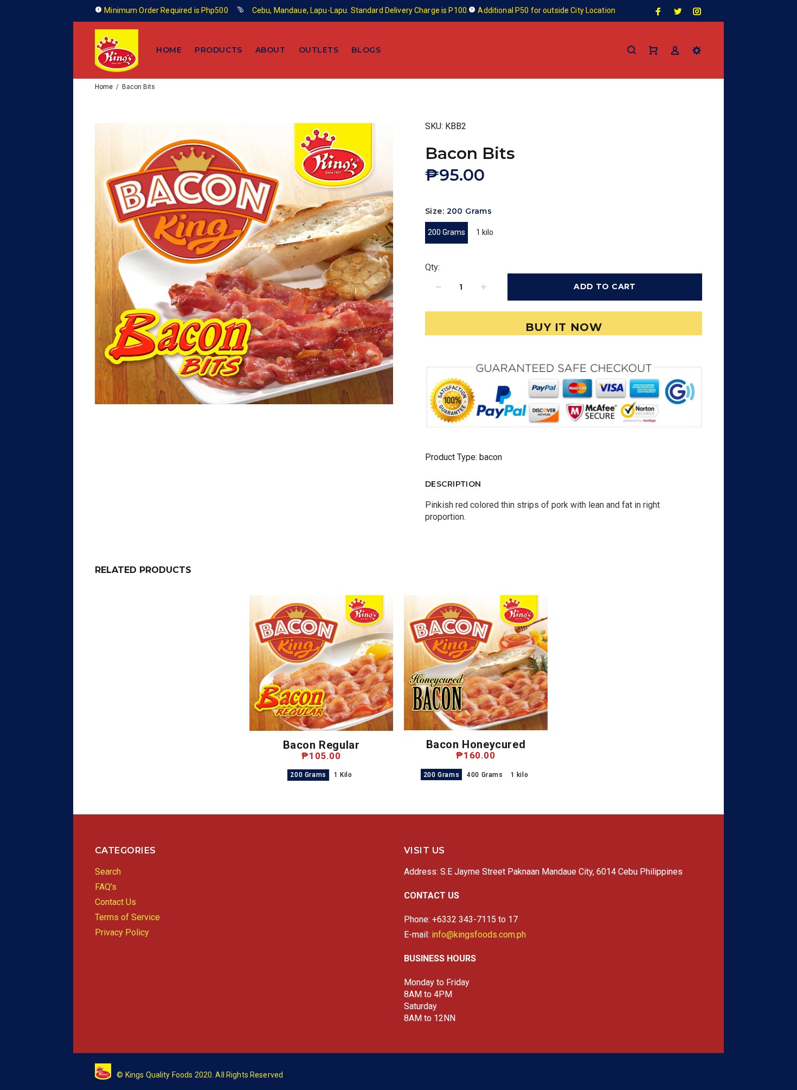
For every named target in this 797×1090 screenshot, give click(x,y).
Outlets (319, 50)
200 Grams (446, 232)
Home (169, 50)
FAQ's (106, 887)
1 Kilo (343, 775)
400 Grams (485, 775)
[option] (321, 675)
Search (108, 871)
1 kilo (484, 232)
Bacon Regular (321, 744)
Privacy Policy (122, 932)
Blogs (366, 50)
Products (218, 50)
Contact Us (115, 902)
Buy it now (563, 327)
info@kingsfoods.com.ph (479, 934)
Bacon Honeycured (476, 744)
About (270, 50)
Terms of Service (127, 917)
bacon (490, 457)
